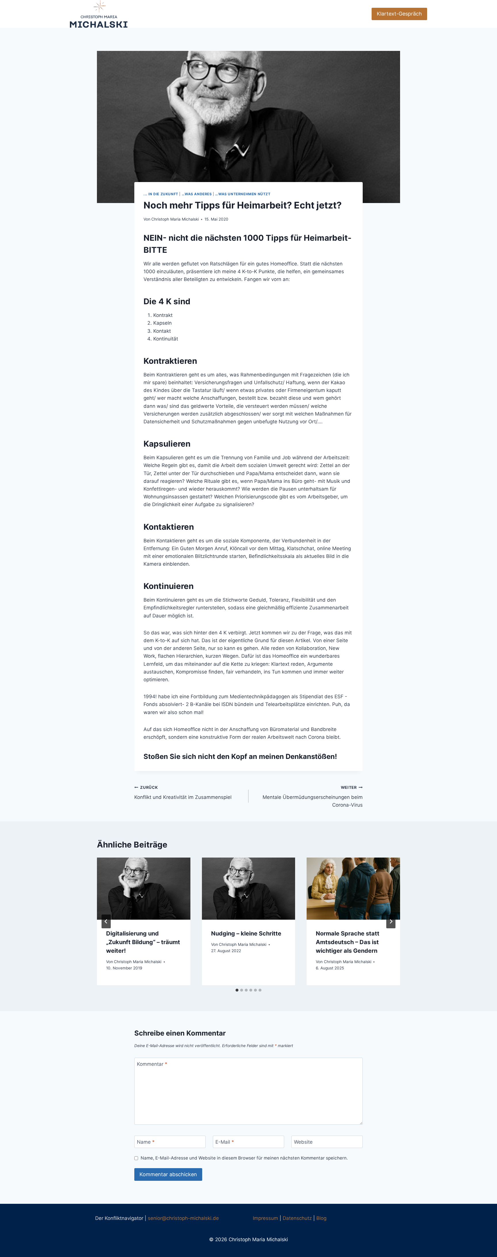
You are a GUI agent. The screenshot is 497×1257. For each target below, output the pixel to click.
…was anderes (197, 194)
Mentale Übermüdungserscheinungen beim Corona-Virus (313, 796)
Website (303, 1142)
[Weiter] (390, 921)
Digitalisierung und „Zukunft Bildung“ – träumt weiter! (143, 942)
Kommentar (152, 1064)
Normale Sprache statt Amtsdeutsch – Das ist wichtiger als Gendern (347, 942)
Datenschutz (297, 1218)
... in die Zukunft (161, 194)
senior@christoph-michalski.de (183, 1218)
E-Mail (224, 1142)
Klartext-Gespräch (399, 14)
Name (146, 1142)
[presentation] (143, 889)
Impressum (265, 1218)
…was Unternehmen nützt (242, 194)
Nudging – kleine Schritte (246, 933)
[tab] (237, 990)
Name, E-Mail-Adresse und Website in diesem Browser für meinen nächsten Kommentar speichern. (244, 1158)
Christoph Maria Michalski (175, 219)
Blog (321, 1218)
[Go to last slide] (106, 921)
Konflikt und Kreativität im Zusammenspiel (183, 792)
